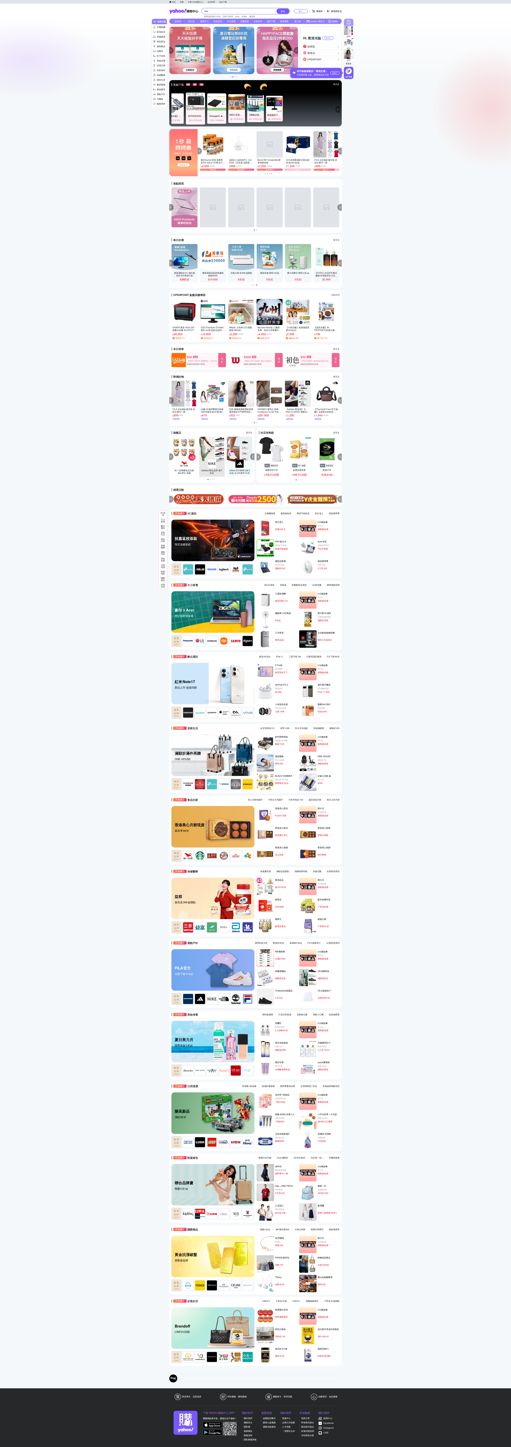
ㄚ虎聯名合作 (288, 1430)
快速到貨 (218, 21)
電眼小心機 (318, 1014)
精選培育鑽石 (317, 1229)
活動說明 (335, 294)
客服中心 (286, 1418)
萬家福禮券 (334, 1229)
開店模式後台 (307, 1426)
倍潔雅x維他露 (249, 1086)
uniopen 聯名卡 (317, 21)
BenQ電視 (269, 584)
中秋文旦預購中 (275, 799)
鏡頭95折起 (265, 656)
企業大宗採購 (288, 1422)
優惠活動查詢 (269, 1426)
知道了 (335, 73)
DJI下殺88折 (333, 656)
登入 (301, 11)
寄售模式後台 (307, 1422)
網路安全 (248, 1422)
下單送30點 (281, 1300)
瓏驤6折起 (265, 1229)
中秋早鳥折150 (296, 799)
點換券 (178, 21)
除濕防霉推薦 (268, 1086)
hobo (237, 16)
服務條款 (248, 1430)
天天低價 (231, 21)
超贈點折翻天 (269, 1418)
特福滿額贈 (318, 728)
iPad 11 (279, 656)
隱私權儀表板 (250, 1439)
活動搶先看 (302, 1014)
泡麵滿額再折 (312, 1300)
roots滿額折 (282, 1157)
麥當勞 (252, 16)
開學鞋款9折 (261, 942)
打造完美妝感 (285, 1014)
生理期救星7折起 (308, 1086)
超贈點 (335, 21)
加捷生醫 (317, 871)
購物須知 (248, 1435)
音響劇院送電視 (299, 584)
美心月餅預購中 (255, 799)
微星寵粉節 (286, 513)
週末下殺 (271, 21)
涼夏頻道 (244, 21)
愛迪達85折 (278, 942)
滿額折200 (334, 728)
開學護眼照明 (333, 584)
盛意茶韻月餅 (315, 799)
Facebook (328, 1423)
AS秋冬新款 (299, 1157)
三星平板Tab (295, 656)
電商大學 (305, 1418)
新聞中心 (327, 1418)
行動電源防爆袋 (313, 656)
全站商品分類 (307, 1435)
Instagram (328, 1427)
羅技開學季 (334, 513)
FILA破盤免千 (314, 942)
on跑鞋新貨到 (333, 942)
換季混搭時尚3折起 (212, 16)
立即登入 (328, 38)
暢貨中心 (204, 21)
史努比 (244, 16)
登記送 (191, 21)
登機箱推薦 (334, 1157)
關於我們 (248, 1418)
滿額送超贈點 (282, 871)
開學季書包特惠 (287, 1086)
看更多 (348, 63)
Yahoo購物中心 (183, 11)
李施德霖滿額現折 (331, 1086)
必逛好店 (258, 21)
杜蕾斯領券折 (333, 871)
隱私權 (247, 1426)
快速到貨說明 (307, 1430)
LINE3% (266, 1300)
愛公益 (297, 21)
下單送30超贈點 (332, 1300)
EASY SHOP (228, 16)
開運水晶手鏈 (265, 1157)
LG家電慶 (316, 584)
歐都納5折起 (296, 942)
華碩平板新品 (303, 513)
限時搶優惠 (267, 1014)
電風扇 (283, 584)
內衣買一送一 (317, 1157)
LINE (326, 1432)
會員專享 (284, 21)
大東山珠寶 (300, 1229)
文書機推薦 (270, 513)
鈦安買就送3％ (268, 728)
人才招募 (286, 1426)
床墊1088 (285, 728)
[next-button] (339, 499)
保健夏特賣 (265, 871)
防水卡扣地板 (301, 728)
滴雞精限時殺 (301, 871)
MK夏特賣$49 (282, 1229)
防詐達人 (319, 513)
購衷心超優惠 (269, 1422)
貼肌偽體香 (334, 1014)
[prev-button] (171, 499)
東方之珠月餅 (333, 799)
